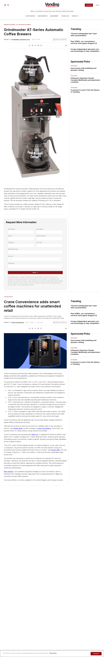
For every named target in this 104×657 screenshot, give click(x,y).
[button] (5, 5)
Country (11, 256)
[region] (52, 653)
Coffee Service (30, 16)
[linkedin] (32, 45)
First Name (12, 229)
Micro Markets (43, 16)
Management (54, 16)
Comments (11, 263)
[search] (8, 5)
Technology (65, 16)
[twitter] (35, 45)
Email (10, 236)
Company (11, 242)
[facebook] (29, 45)
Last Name (40, 229)
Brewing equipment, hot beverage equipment (17, 24)
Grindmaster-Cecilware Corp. (20, 39)
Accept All (96, 653)
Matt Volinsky (8, 471)
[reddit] (38, 45)
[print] (66, 45)
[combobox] (35, 259)
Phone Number (40, 236)
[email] (41, 45)
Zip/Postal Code (13, 249)
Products (75, 16)
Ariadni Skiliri (18, 428)
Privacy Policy (53, 653)
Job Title (39, 242)
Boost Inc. (35, 434)
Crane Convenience (17, 322)
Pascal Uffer (55, 450)
